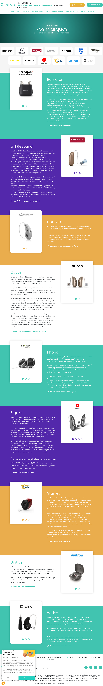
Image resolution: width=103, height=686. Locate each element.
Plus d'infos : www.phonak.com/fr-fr (62, 392)
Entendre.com (95, 657)
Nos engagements (23, 12)
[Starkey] (58, 61)
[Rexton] (14, 61)
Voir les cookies (10, 678)
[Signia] (44, 61)
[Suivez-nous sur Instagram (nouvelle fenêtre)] (100, 667)
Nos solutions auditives (54, 12)
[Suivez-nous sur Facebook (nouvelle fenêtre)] (86, 667)
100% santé (91, 12)
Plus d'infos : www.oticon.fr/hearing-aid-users (30, 331)
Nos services (69, 12)
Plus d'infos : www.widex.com (60, 646)
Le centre (11, 12)
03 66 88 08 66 (96, 5)
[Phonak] (95, 51)
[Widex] (88, 61)
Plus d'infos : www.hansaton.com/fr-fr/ (64, 246)
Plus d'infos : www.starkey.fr (59, 541)
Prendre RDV (78, 5)
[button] (3, 683)
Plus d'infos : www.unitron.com (24, 587)
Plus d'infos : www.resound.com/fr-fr (26, 201)
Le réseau (51, 659)
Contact (72, 657)
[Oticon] (66, 51)
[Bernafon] (7, 51)
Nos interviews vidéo (54, 657)
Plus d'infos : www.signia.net (23, 472)
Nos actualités (40, 657)
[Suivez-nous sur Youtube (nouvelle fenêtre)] (95, 667)
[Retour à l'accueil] (8, 5)
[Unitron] (73, 61)
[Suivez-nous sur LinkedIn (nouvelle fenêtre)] (90, 667)
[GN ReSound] (36, 51)
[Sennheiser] (29, 61)
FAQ (65, 657)
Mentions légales (82, 657)
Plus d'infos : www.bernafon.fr (60, 126)
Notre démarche (37, 12)
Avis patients (80, 12)
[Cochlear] (22, 51)
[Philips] (81, 51)
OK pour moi (26, 678)
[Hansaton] (51, 51)
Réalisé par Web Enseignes (42, 683)
